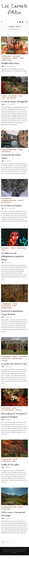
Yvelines (4, 360)
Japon (14, 408)
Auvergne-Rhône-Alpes (9, 149)
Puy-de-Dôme (6, 509)
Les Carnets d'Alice (14, 10)
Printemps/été (11, 98)
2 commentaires (7, 161)
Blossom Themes (15, 551)
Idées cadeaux (6, 408)
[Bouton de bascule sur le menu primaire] (2, 22)
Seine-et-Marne (6, 60)
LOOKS (22, 58)
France (4, 96)
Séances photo (17, 358)
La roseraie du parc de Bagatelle (14, 101)
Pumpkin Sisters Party (10, 63)
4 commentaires (7, 317)
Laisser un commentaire (9, 66)
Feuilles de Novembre (10, 464)
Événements (5, 248)
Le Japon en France (8, 410)
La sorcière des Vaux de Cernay (14, 363)
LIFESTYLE (15, 58)
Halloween (16, 56)
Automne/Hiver (6, 56)
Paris (3, 98)
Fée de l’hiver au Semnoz (11, 205)
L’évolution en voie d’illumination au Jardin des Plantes (12, 256)
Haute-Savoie (6, 151)
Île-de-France (6, 58)
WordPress (14, 552)
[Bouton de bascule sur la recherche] (26, 22)
